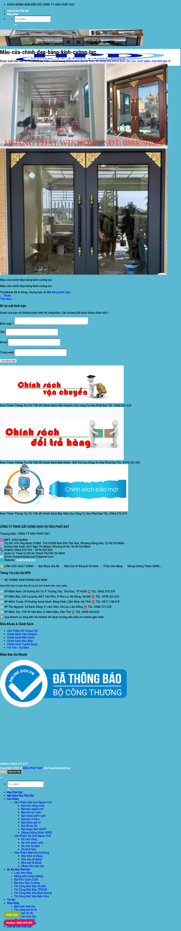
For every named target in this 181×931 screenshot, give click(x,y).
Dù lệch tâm (28, 849)
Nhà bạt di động (31, 862)
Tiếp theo (8, 299)
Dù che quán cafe (32, 842)
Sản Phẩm (13, 799)
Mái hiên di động (31, 856)
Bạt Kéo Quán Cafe (26, 879)
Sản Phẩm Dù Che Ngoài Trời (32, 836)
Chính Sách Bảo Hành (20, 637)
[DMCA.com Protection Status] (10, 773)
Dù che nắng (29, 839)
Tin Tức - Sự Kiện (18, 647)
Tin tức (11, 899)
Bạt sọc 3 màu (30, 819)
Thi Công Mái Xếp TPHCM (30, 889)
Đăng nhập (12, 14)
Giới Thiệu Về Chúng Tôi (22, 631)
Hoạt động (13, 903)
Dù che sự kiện (30, 846)
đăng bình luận (61, 292)
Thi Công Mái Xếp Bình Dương (33, 893)
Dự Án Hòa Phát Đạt (18, 869)
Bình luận (7, 323)
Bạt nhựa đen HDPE (33, 829)
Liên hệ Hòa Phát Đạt (18, 10)
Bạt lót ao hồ (29, 825)
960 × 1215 (51, 61)
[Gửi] (15, 24)
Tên (2, 332)
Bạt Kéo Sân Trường (27, 883)
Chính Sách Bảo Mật (20, 641)
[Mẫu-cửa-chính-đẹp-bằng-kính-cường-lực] (84, 273)
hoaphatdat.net (25, 560)
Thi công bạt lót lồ (25, 909)
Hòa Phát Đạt (14, 792)
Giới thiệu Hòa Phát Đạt (20, 795)
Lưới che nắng (23, 872)
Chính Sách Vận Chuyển (22, 634)
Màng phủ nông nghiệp (28, 876)
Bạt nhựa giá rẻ (31, 822)
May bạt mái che (24, 906)
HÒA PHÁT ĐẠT (33, 768)
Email (3, 342)
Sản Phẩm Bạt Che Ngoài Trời (33, 802)
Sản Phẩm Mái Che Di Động (31, 852)
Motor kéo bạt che (32, 866)
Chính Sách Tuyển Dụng (22, 644)
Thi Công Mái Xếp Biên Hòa (31, 896)
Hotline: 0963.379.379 (19, 922)
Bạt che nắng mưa (32, 805)
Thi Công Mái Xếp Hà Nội (30, 886)
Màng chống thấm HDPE (36, 832)
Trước (5, 295)
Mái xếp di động (31, 859)
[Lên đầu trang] (1, 777)
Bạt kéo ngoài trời (32, 809)
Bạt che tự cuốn (31, 812)
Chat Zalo (12, 914)
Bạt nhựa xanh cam (33, 815)
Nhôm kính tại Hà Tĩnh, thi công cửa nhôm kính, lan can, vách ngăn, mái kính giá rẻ (118, 61)
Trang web (6, 352)
